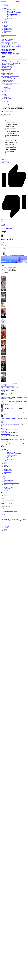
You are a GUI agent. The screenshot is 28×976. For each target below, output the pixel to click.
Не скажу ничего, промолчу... (14, 412)
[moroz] (3, 360)
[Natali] (3, 376)
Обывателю (4, 37)
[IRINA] (3, 355)
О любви (3, 224)
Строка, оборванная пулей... (8, 395)
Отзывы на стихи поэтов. (15, 401)
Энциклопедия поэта (6, 84)
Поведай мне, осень (6, 40)
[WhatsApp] (4, 225)
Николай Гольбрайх (6, 45)
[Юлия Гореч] (3, 381)
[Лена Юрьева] (3, 323)
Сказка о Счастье (5, 388)
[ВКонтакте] (1, 225)
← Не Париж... (5, 161)
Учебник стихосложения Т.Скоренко (10, 83)
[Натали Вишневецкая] (3, 344)
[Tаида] (3, 296)
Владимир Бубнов (5, 397)
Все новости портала (6, 81)
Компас (3, 428)
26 (11, 74)
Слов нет (3, 391)
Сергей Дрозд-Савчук (6, 52)
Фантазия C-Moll (5, 434)
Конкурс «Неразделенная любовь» (10, 76)
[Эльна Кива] (3, 307)
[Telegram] (6, 225)
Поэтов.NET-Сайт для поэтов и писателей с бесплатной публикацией (15, 520)
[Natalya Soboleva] (3, 280)
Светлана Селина (5, 54)
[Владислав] (3, 371)
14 (19, 45)
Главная (6, 101)
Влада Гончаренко (5, 42)
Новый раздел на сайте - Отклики (10, 78)
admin (2, 74)
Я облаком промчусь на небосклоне (10, 53)
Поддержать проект (6, 264)
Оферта (3, 514)
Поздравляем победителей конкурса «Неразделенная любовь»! (10, 72)
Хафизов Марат (5, 49)
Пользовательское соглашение (9, 511)
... (1, 438)
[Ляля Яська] (3, 291)
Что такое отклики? (6, 69)
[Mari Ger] (3, 301)
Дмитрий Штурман (6, 429)
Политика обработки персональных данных (12, 516)
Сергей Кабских (5, 62)
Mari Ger (3, 390)
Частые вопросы (5, 35)
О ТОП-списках (14, 383)
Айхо (2, 67)
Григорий (3, 231)
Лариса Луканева (5, 418)
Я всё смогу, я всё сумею (7, 50)
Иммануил (3, 39)
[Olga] (3, 349)
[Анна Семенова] (3, 285)
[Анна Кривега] (3, 312)
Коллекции (13, 35)
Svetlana (3, 412)
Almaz (2, 424)
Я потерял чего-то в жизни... (8, 43)
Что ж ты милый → (6, 162)
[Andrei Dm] (3, 317)
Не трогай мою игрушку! (7, 386)
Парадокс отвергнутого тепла (8, 66)
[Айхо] (3, 339)
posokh (2, 393)
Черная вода (4, 431)
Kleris (2, 222)
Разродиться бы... (9, 408)
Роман (2, 439)
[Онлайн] (2, 411)
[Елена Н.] (3, 333)
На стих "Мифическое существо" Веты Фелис (13, 63)
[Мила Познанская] (3, 328)
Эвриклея (3, 400)
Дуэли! (2, 265)
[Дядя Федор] (3, 365)
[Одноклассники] (3, 225)
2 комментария (8, 228)
